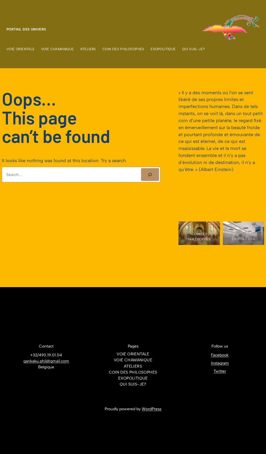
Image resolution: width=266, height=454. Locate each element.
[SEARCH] (150, 174)
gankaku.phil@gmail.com (46, 361)
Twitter (220, 371)
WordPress (151, 409)
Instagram (220, 363)
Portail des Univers (26, 29)
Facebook (220, 355)
